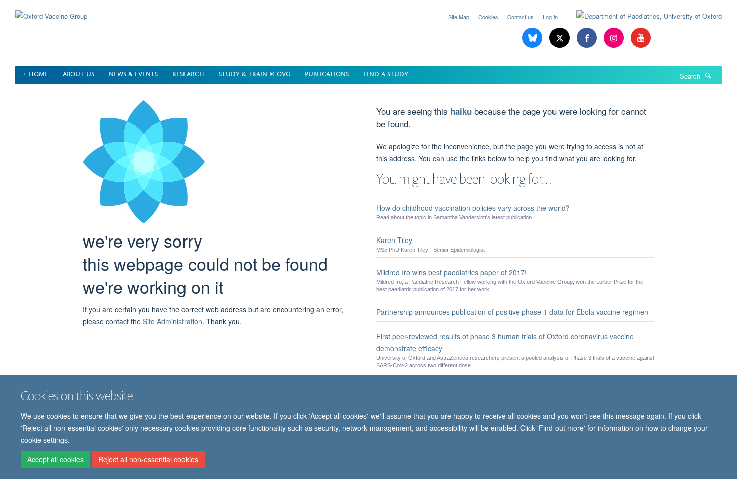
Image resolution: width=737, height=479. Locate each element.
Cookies (488, 17)
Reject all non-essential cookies (148, 459)
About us (78, 73)
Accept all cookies (55, 459)
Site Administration (172, 321)
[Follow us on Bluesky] (533, 38)
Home (38, 73)
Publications (327, 73)
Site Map (458, 17)
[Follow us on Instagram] (615, 38)
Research (188, 73)
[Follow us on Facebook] (588, 38)
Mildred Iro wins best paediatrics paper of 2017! (451, 272)
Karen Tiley (394, 240)
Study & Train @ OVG (254, 73)
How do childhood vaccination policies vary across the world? (473, 208)
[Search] (708, 75)
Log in (550, 17)
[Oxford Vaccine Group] (51, 10)
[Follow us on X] (560, 38)
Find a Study (385, 73)
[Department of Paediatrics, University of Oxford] (641, 16)
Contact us (520, 17)
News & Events (133, 73)
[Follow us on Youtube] (641, 38)
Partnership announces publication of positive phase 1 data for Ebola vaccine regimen (512, 312)
